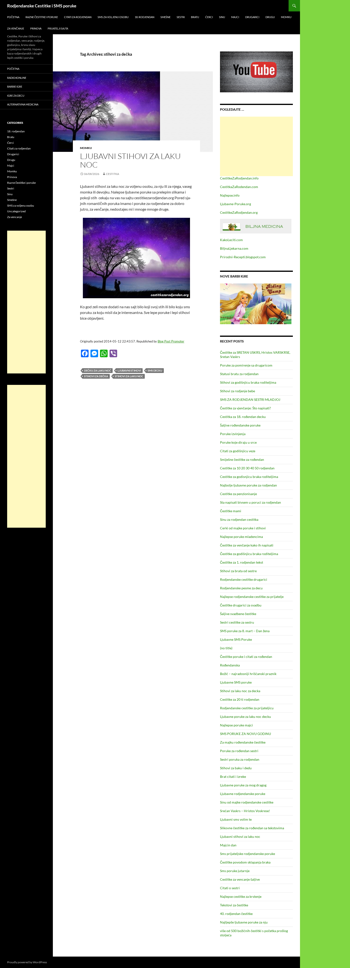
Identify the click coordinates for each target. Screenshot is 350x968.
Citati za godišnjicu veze (237, 451)
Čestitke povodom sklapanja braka (245, 862)
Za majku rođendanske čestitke (242, 742)
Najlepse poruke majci (236, 725)
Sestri (181, 17)
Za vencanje (14, 217)
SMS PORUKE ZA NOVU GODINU (245, 734)
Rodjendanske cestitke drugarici (243, 579)
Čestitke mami (230, 511)
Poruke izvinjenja (232, 434)
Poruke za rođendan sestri (239, 751)
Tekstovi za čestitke (234, 905)
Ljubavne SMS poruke (236, 682)
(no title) (226, 648)
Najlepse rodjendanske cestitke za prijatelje (252, 597)
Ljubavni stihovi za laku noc (130, 160)
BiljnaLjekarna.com (234, 248)
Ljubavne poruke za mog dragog (243, 785)
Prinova (35, 28)
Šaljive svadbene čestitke (238, 614)
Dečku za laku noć (97, 370)
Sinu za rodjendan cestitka (239, 519)
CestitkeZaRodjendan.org (239, 212)
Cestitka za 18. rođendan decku (243, 417)
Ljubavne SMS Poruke (236, 639)
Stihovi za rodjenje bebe (237, 391)
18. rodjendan (144, 17)
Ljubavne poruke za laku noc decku (245, 717)
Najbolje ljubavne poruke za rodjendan (248, 485)
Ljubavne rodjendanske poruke (242, 794)
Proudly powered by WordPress (27, 962)
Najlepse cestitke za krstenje (240, 896)
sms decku (155, 370)
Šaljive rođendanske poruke (240, 425)
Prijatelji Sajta (58, 28)
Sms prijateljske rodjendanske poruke (247, 854)
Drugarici (252, 17)
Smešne (165, 17)
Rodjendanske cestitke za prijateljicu (247, 708)
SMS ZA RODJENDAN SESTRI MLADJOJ (250, 399)
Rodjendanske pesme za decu (241, 588)
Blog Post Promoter (171, 341)
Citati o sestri (230, 888)
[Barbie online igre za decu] (255, 303)
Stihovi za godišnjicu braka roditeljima (248, 382)
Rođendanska (230, 665)
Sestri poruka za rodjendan (239, 759)
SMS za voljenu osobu (113, 17)
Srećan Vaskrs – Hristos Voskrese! (245, 811)
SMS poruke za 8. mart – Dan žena (245, 631)
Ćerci (209, 17)
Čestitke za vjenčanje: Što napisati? (245, 408)
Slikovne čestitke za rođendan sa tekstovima (252, 828)
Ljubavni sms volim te (236, 819)
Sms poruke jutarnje (235, 871)
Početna (13, 17)
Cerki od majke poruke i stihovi (243, 528)
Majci (235, 17)
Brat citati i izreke (233, 776)
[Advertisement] (256, 146)
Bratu (195, 17)
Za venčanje (15, 28)
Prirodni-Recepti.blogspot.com (243, 257)
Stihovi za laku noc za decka (240, 691)
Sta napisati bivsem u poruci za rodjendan (250, 502)
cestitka (112, 174)
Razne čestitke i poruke (41, 17)
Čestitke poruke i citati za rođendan (246, 657)
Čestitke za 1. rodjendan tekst (241, 562)
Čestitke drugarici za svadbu (240, 605)
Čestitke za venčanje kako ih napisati (246, 545)
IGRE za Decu (15, 95)
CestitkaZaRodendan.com (239, 187)
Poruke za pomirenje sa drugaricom (246, 365)
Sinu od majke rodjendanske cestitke (246, 802)
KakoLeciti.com (231, 240)
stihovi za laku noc (129, 376)
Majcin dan (228, 845)
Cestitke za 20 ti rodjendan (239, 699)
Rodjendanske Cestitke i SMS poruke (41, 5)
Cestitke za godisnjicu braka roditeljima (249, 477)
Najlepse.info (230, 195)
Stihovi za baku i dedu (236, 768)
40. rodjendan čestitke (236, 914)
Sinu (222, 17)
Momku (286, 17)
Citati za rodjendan (77, 17)
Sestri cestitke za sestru (237, 622)
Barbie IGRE (14, 86)
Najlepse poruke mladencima (241, 537)
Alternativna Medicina (22, 104)
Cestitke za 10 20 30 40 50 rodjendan (247, 468)
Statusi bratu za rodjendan (239, 374)
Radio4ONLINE (16, 77)
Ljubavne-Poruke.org (235, 204)
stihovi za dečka (96, 376)
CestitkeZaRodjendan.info (239, 178)
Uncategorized (16, 211)
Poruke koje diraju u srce (238, 442)
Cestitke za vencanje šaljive (240, 879)
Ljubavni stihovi (129, 370)
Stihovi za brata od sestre (238, 571)
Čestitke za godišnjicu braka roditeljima (249, 554)
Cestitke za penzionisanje (238, 494)
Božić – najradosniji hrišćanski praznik (248, 674)
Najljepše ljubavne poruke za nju (244, 922)
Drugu (270, 17)
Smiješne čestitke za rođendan (242, 459)
